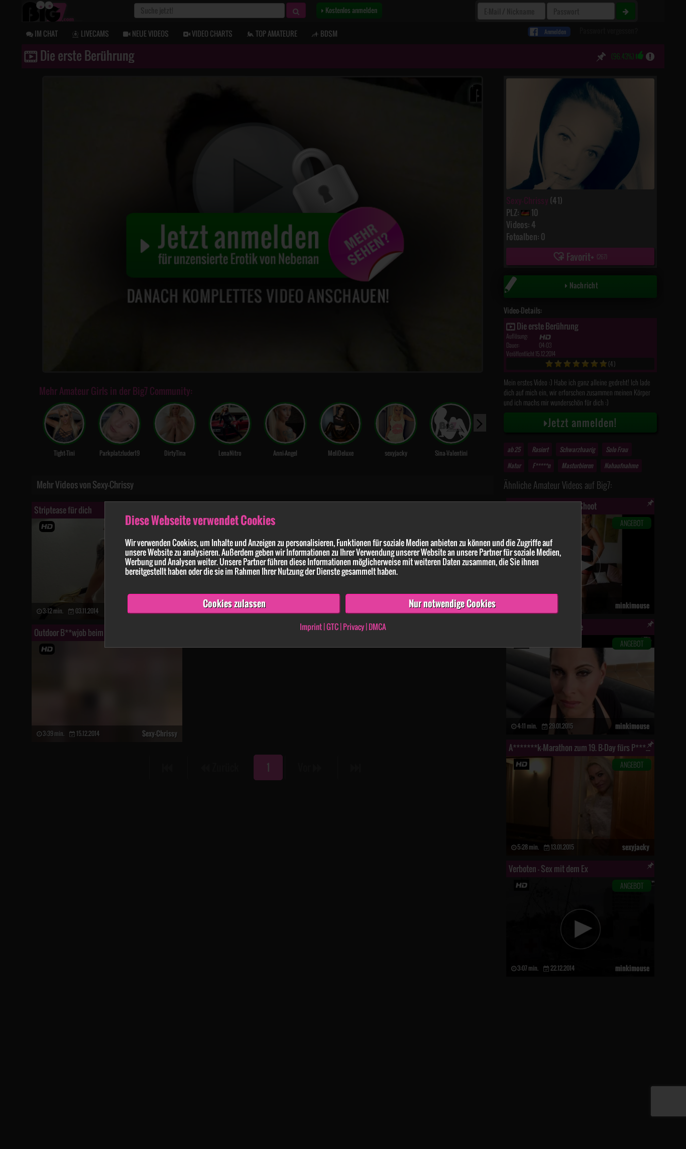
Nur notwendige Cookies (452, 603)
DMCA (377, 626)
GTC (332, 626)
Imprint (311, 626)
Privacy (353, 626)
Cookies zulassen (234, 603)
